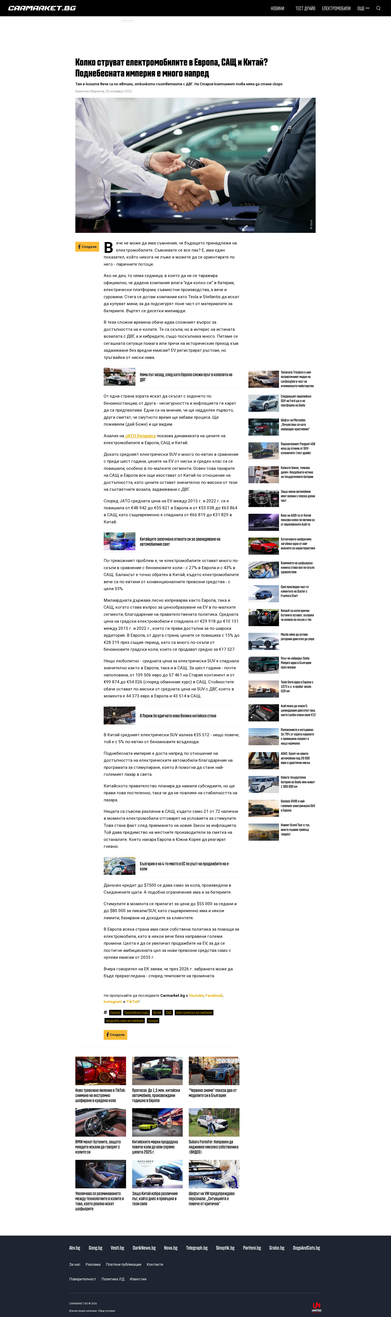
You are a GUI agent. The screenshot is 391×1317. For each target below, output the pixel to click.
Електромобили (336, 8)
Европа (115, 1012)
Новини (277, 8)
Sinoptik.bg (225, 1247)
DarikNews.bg (144, 1247)
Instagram (113, 1001)
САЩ (168, 1012)
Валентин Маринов (89, 91)
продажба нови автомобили (125, 1020)
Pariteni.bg (252, 1247)
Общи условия (106, 1310)
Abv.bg (74, 1247)
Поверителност (82, 1279)
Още (361, 8)
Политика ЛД (112, 1279)
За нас (74, 1264)
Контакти (155, 1264)
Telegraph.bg (197, 1247)
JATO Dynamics (140, 435)
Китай (157, 1012)
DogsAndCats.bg (306, 1247)
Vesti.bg (117, 1247)
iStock (311, 223)
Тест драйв (305, 8)
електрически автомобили (194, 1012)
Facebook (214, 995)
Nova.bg (170, 1247)
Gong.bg (95, 1247)
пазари (153, 1020)
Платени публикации (123, 1264)
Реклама (93, 1264)
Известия (138, 1279)
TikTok (132, 1001)
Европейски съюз (137, 1012)
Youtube (196, 995)
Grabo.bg (276, 1247)
